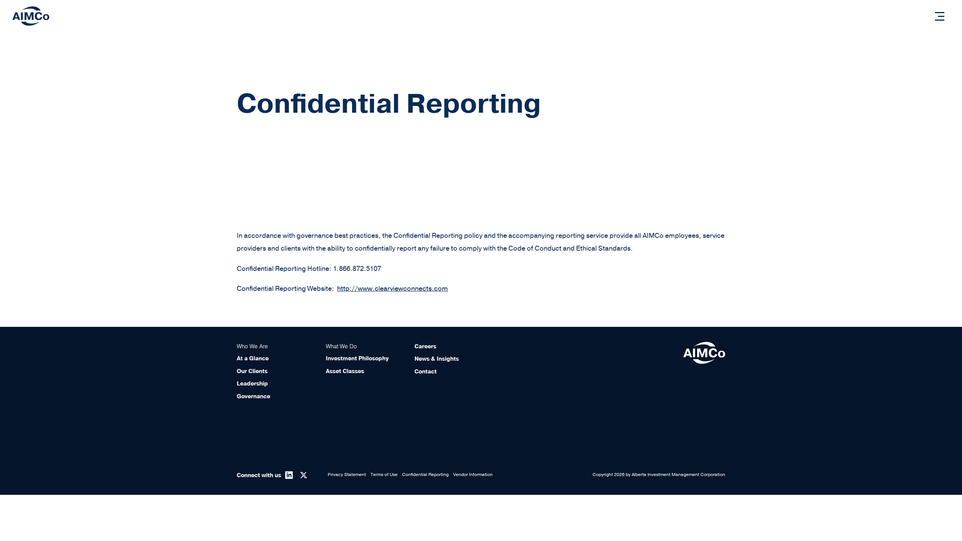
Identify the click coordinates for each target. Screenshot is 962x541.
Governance (253, 396)
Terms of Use (384, 474)
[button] (939, 16)
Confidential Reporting (425, 474)
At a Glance (253, 358)
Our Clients (252, 371)
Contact (425, 371)
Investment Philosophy (357, 358)
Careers (425, 346)
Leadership (252, 383)
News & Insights (436, 359)
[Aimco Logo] (31, 16)
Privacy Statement (347, 474)
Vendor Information (473, 474)
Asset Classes (345, 371)
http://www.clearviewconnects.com (392, 288)
